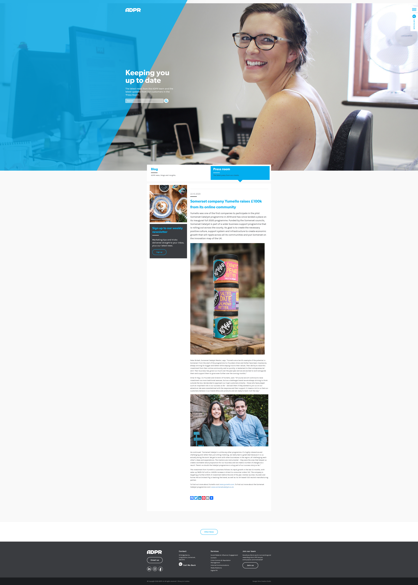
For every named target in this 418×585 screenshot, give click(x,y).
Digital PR (214, 570)
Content (214, 558)
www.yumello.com (227, 484)
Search (166, 101)
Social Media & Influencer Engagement (224, 555)
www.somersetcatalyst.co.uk (222, 487)
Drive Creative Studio (264, 581)
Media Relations (216, 568)
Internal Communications (220, 565)
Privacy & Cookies (184, 581)
